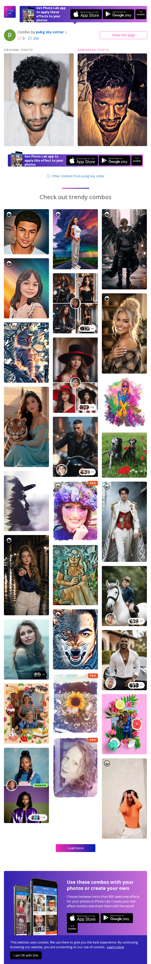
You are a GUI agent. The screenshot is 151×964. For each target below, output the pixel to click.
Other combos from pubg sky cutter (78, 176)
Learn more (115, 947)
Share (123, 35)
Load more (76, 848)
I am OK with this (26, 955)
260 (36, 38)
